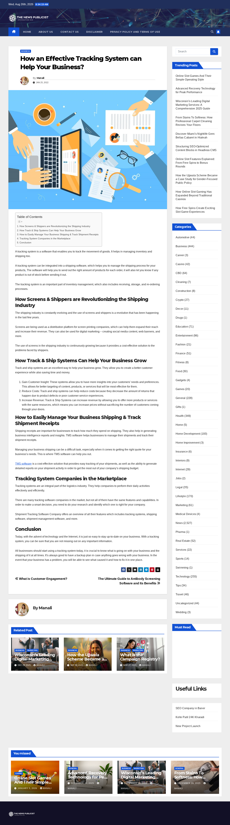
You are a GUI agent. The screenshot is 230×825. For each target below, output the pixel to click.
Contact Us (69, 31)
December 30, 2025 (83, 783)
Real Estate (183, 540)
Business (25, 51)
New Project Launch (188, 726)
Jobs (179, 478)
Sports (180, 558)
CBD (179, 273)
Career (180, 255)
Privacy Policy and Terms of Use (135, 31)
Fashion (181, 344)
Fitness (180, 362)
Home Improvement (188, 442)
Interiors (181, 460)
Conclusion (25, 242)
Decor (179, 308)
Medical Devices (186, 514)
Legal (179, 487)
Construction (183, 290)
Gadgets (181, 380)
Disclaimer (94, 31)
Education (182, 326)
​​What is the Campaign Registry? (140, 656)
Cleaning (181, 282)
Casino (180, 264)
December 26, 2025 (189, 783)
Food (179, 371)
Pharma (180, 531)
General (180, 398)
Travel (179, 594)
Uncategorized (185, 603)
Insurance (182, 451)
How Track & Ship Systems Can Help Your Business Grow (50, 230)
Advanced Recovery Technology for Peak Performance (88, 777)
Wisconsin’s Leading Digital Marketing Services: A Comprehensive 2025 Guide (193, 105)
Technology (183, 576)
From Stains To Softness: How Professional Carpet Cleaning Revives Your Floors (194, 121)
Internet (180, 469)
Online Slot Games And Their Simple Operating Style (32, 782)
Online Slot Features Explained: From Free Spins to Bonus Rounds (195, 163)
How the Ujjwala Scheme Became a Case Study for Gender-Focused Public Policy (197, 179)
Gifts (178, 407)
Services (181, 549)
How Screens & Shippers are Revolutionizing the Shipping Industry (55, 226)
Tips (178, 585)
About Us (46, 31)
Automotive (182, 237)
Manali (40, 77)
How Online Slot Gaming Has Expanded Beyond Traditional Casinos (194, 195)
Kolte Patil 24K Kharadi (190, 717)
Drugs (179, 317)
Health (180, 415)
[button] (212, 31)
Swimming (182, 567)
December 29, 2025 (136, 783)
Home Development (188, 433)
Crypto (180, 299)
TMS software (23, 463)
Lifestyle (181, 496)
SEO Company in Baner (190, 708)
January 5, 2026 (28, 788)
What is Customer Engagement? (42, 578)
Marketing (32, 650)
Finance (181, 353)
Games (180, 389)
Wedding (181, 612)
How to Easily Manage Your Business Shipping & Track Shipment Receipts (59, 234)
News (179, 523)
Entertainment (184, 335)
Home (27, 31)
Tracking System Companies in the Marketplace (45, 238)
